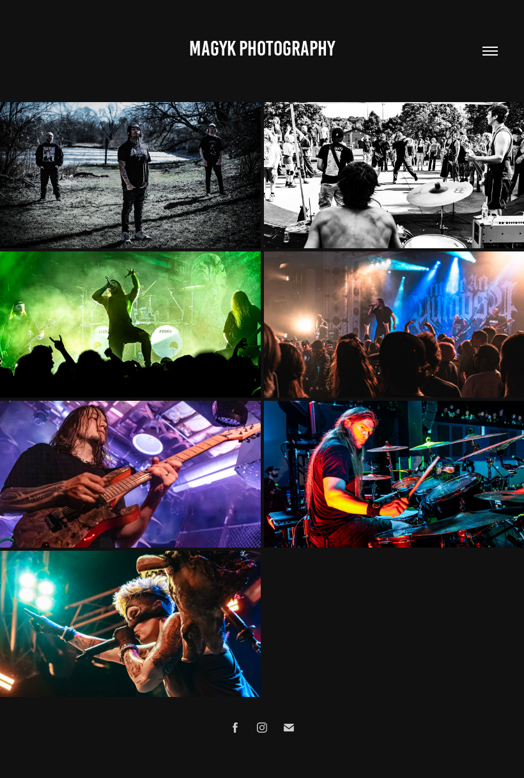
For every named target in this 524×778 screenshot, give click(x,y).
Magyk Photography (262, 48)
